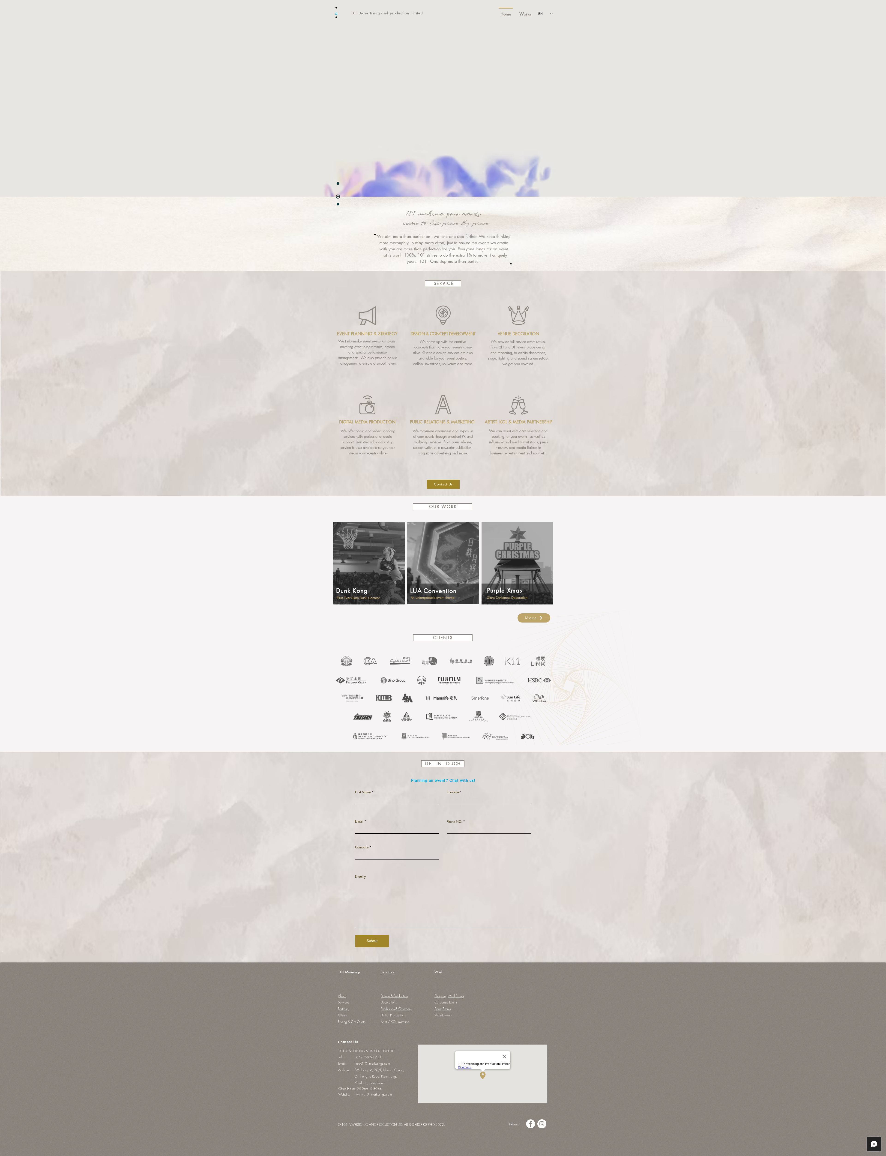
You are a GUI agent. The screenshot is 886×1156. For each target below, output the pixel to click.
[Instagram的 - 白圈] (541, 1123)
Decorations (389, 1002)
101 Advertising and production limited (387, 13)
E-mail (359, 821)
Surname (453, 792)
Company (362, 847)
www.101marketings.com (374, 1094)
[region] (369, 566)
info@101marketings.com (373, 1063)
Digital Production (392, 1015)
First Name (363, 792)
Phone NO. (454, 821)
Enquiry (360, 876)
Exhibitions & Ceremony (396, 1008)
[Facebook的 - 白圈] (530, 1123)
